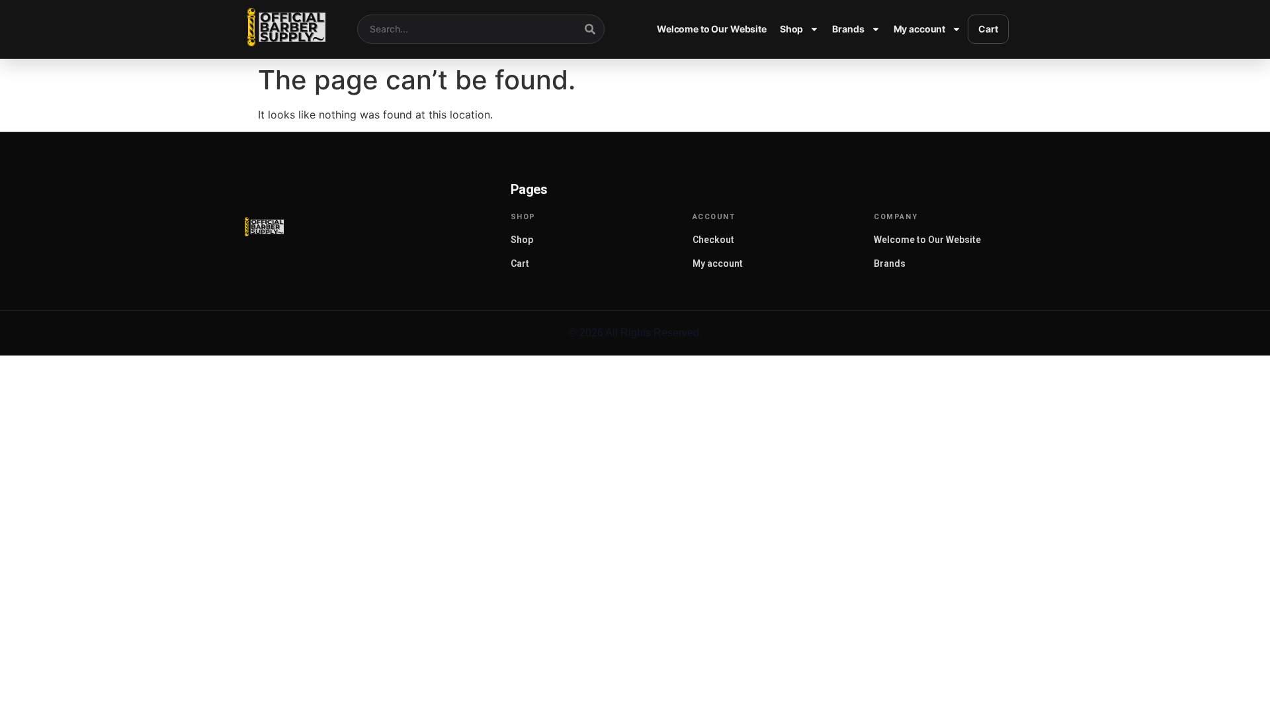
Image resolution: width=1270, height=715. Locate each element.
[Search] (590, 29)
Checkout (713, 239)
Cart (987, 28)
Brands (848, 28)
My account (920, 28)
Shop (791, 28)
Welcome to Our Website (712, 28)
